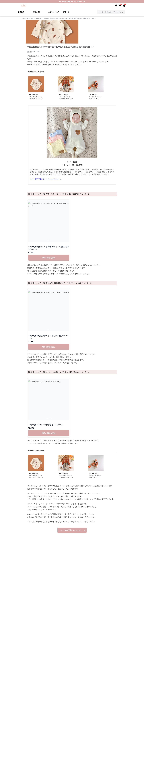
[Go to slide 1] (47, 240)
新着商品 (21, 12)
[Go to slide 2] (48, 240)
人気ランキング (53, 12)
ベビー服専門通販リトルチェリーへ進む (71, 531)
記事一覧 (66, 12)
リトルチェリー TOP (27, 18)
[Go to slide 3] (48, 418)
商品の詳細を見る (49, 257)
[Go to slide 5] (51, 418)
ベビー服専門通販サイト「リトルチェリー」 (45, 179)
